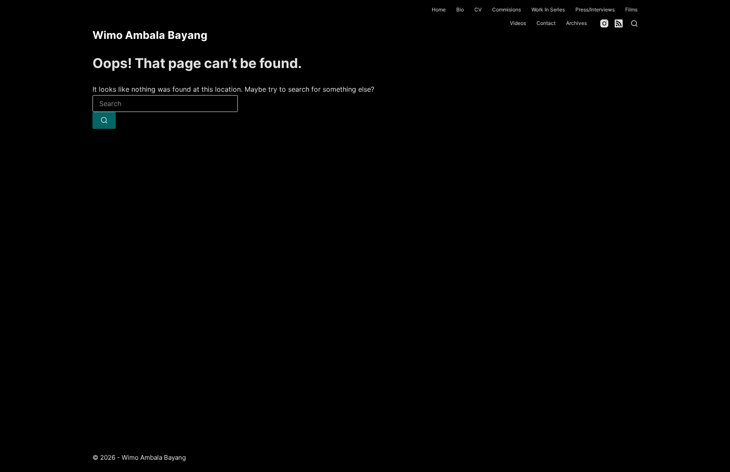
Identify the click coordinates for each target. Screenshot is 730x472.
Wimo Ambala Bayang (150, 35)
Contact (546, 23)
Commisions (506, 9)
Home (439, 9)
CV (478, 9)
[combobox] (165, 103)
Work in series (548, 9)
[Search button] (104, 120)
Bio (460, 9)
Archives (576, 23)
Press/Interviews (595, 9)
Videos (518, 23)
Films (631, 9)
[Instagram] (604, 23)
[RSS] (619, 23)
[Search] (634, 23)
